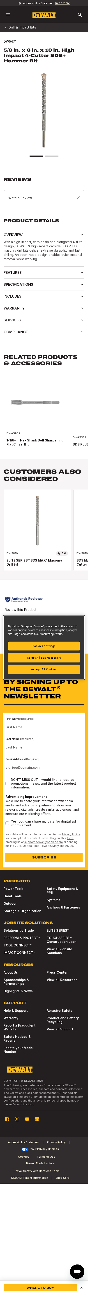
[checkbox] (7, 783)
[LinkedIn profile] (37, 1119)
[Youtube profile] (27, 1119)
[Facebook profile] (7, 1119)
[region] (44, 534)
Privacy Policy (71, 834)
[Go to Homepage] (44, 15)
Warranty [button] (14, 308)
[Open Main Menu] (8, 14)
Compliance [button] (16, 332)
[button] (44, 191)
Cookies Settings (44, 646)
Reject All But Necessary (44, 657)
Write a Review (20, 198)
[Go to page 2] (51, 156)
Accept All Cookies (44, 669)
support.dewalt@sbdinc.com (43, 842)
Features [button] (13, 272)
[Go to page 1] (36, 156)
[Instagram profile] (17, 1119)
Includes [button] (12, 296)
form (70, 838)
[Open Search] (79, 14)
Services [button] (12, 320)
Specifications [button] (18, 284)
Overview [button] (13, 235)
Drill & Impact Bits (22, 27)
